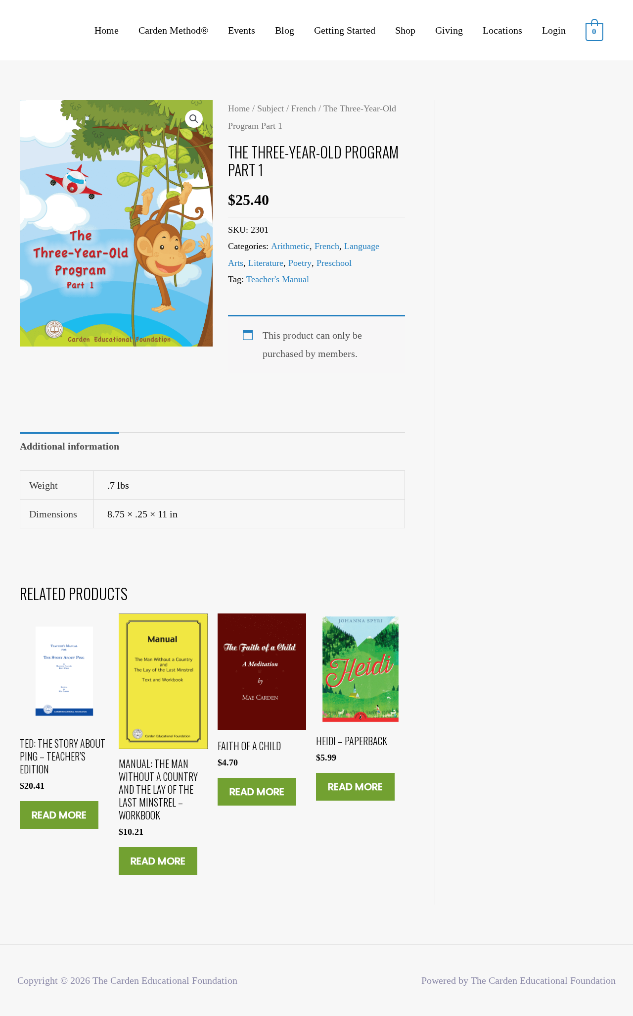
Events (241, 30)
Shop (405, 30)
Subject (270, 108)
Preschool (334, 263)
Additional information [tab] (69, 446)
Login (554, 30)
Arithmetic (290, 246)
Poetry (300, 263)
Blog (284, 30)
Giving (449, 30)
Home (106, 30)
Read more (59, 815)
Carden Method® (173, 30)
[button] (194, 119)
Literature (265, 263)
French (303, 108)
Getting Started (344, 30)
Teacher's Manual (277, 279)
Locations (502, 30)
